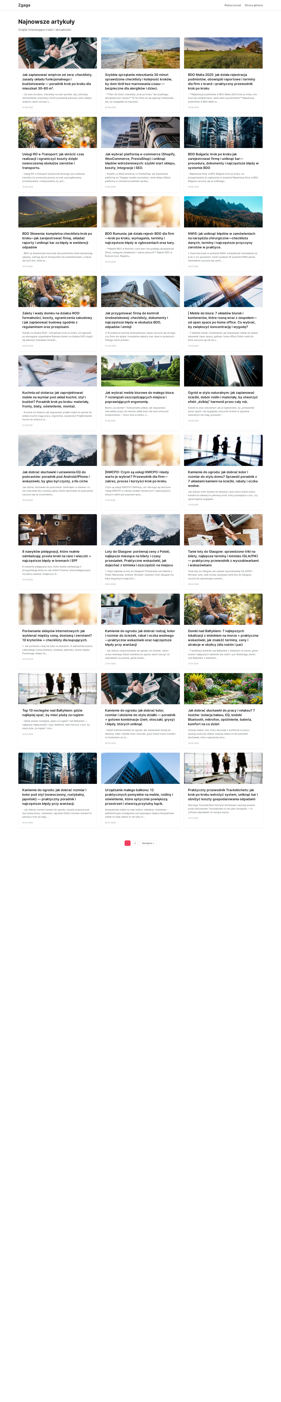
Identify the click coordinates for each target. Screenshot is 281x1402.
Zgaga (24, 5)
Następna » (148, 843)
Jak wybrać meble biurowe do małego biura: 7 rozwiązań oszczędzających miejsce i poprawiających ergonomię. (139, 397)
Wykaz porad (232, 5)
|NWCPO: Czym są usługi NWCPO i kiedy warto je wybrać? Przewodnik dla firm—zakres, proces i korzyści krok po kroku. (137, 476)
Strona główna (254, 5)
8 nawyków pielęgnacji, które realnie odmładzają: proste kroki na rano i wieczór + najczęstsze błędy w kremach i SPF (56, 556)
